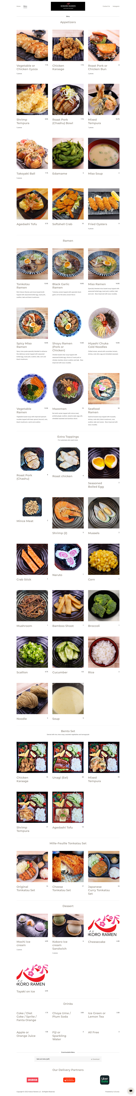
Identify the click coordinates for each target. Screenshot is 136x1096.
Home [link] (18, 6)
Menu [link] (25, 6)
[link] (68, 6)
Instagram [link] (116, 6)
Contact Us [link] (106, 6)
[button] (95, 1059)
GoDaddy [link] (116, 1092)
